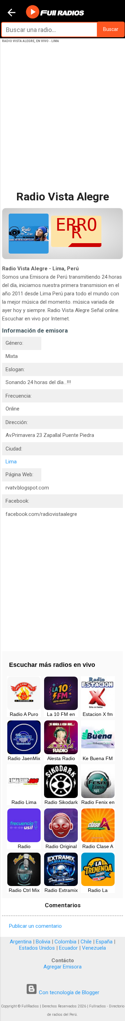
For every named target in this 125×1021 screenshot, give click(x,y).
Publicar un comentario (35, 926)
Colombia (65, 942)
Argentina (21, 942)
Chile (86, 942)
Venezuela (94, 948)
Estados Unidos (37, 948)
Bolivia (43, 942)
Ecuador (68, 948)
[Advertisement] (62, 122)
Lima (11, 461)
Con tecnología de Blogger (68, 992)
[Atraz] (11, 13)
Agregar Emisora (62, 967)
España (104, 942)
